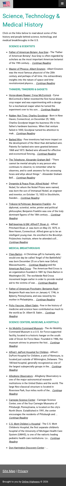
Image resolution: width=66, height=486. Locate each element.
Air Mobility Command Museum (26, 328)
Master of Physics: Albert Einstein (27, 69)
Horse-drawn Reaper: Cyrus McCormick (30, 95)
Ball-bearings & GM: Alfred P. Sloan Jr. (29, 224)
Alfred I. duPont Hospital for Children (28, 352)
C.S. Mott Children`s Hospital (24, 423)
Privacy (23, 471)
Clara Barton (15, 254)
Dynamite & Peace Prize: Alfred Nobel (29, 183)
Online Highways (31, 481)
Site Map (9, 471)
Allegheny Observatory (21, 376)
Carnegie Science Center (22, 400)
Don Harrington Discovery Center (26, 447)
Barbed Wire (15, 139)
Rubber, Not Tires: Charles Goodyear (28, 115)
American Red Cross (20, 268)
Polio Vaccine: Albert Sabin (24, 305)
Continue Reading (41, 63)
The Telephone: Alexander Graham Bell (29, 159)
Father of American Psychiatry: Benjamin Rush (33, 288)
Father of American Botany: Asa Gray (28, 52)
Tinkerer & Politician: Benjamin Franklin (30, 204)
